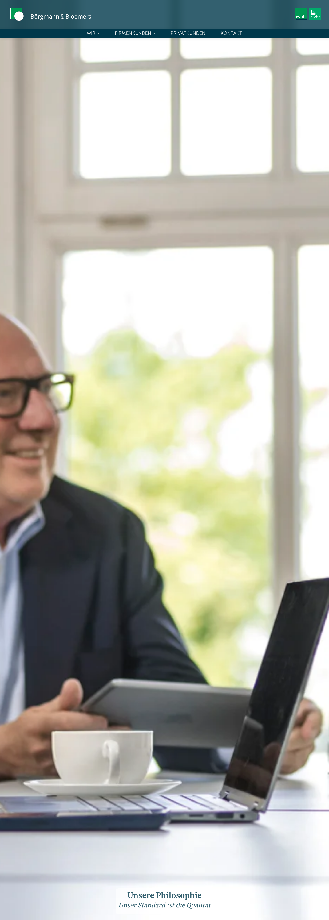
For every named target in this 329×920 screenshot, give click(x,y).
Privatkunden (188, 33)
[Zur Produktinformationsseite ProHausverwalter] (315, 14)
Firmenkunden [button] (133, 33)
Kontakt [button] (231, 33)
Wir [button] (91, 33)
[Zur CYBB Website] (301, 14)
